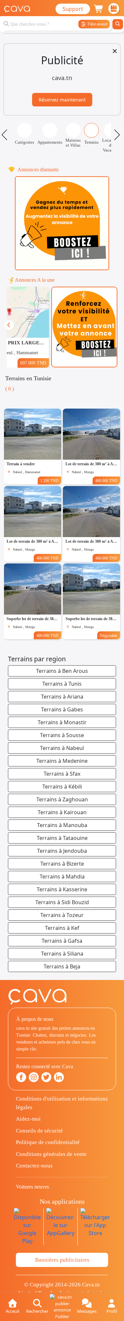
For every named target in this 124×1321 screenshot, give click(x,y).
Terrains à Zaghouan (62, 799)
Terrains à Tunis (62, 683)
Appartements (49, 142)
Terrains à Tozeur (62, 915)
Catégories (24, 142)
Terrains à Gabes (62, 709)
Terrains (91, 142)
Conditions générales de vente (51, 1154)
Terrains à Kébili (62, 786)
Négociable (108, 635)
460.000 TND (106, 480)
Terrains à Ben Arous (62, 671)
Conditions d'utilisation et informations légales (62, 1103)
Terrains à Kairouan (62, 812)
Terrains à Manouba (62, 825)
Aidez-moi (28, 1119)
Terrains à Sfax (62, 773)
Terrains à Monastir (62, 722)
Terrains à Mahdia (62, 876)
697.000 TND (33, 362)
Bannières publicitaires (62, 1260)
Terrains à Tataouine (62, 838)
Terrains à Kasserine (62, 889)
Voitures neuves (32, 1187)
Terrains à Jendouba (62, 850)
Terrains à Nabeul (62, 748)
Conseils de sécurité (39, 1131)
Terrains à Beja (62, 966)
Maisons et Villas (73, 143)
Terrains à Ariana (62, 696)
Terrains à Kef (62, 928)
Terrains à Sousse (62, 735)
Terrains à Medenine (62, 760)
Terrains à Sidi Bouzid (62, 902)
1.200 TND (49, 480)
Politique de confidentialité (48, 1142)
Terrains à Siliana (62, 953)
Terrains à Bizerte (62, 863)
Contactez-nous (34, 1166)
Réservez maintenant (62, 100)
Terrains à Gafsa (62, 940)
